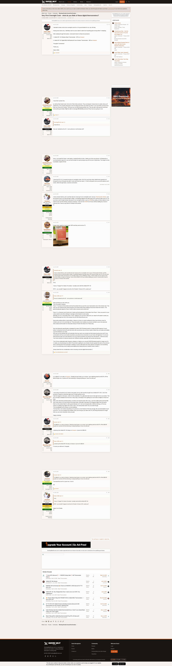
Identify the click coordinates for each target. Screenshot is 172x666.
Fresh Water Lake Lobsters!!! (121, 52)
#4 (108, 155)
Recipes (90, 5)
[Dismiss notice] (129, 8)
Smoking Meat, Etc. (97, 5)
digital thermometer (62, 17)
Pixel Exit (103, 659)
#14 (108, 471)
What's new (61, 1)
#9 (108, 292)
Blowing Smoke (56, 5)
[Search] (129, 1)
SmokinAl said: (57, 270)
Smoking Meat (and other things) (99, 651)
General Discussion (118, 65)
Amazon (82, 37)
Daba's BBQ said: (58, 295)
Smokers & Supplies (71, 5)
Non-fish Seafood (118, 56)
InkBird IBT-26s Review (51, 581)
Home (72, 646)
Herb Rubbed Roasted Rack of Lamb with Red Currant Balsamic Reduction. (121, 44)
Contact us (73, 651)
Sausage (63, 5)
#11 (108, 389)
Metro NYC (49, 38)
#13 (108, 437)
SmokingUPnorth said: (59, 122)
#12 (108, 418)
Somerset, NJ (49, 190)
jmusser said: (57, 422)
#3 (108, 118)
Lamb (115, 50)
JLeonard (105, 582)
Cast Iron (105, 5)
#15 (108, 492)
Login (112, 646)
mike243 (105, 599)
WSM (90, 200)
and (61, 352)
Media (81, 1)
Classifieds (94, 654)
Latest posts (116, 20)
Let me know (111, 8)
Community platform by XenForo (85, 659)
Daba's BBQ (45, 17)
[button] (65, 1)
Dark (124, 659)
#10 (108, 373)
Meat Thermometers (62, 578)
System (114, 659)
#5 (108, 176)
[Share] (107, 24)
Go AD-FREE (114, 651)
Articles (75, 1)
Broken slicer (117, 23)
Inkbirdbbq (48, 578)
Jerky (85, 5)
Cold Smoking (79, 5)
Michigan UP (49, 115)
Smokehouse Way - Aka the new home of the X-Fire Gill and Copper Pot (121, 32)
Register (112, 648)
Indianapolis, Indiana (47, 239)
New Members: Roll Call (46, 5)
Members (88, 1)
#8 (108, 266)
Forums (69, 1)
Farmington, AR (48, 489)
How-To (110, 5)
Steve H (105, 587)
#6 (108, 193)
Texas (50, 310)
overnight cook (70, 17)
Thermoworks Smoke (101, 197)
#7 (108, 222)
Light (119, 659)
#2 (108, 97)
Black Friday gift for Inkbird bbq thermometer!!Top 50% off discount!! (62, 616)
